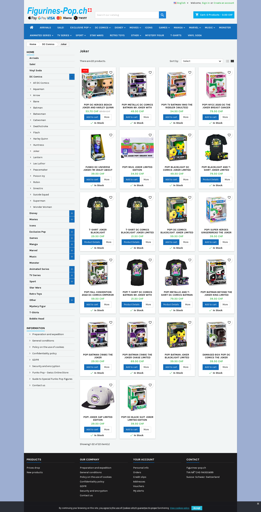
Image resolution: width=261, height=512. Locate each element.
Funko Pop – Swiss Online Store (50, 372)
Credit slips (139, 476)
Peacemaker (40, 169)
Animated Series (40, 35)
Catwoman (39, 120)
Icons (149, 27)
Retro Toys (117, 35)
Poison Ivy (39, 175)
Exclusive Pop (79, 27)
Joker (36, 151)
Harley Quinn (40, 138)
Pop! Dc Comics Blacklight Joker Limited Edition (177, 232)
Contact (192, 459)
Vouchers (138, 486)
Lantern (37, 157)
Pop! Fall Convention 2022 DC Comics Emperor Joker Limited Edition (98, 295)
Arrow (36, 95)
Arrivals (45, 27)
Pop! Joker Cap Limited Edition (97, 418)
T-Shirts (175, 35)
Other (135, 35)
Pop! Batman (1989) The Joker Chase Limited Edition (137, 357)
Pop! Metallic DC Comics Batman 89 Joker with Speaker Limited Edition (137, 107)
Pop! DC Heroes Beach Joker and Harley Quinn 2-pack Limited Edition (98, 107)
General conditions (43, 340)
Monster (225, 27)
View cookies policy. (180, 508)
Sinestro (38, 188)
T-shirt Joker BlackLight (98, 231)
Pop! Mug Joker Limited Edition (137, 168)
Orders (137, 472)
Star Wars (97, 35)
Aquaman (38, 89)
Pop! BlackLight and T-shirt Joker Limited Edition (216, 170)
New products (35, 472)
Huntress (38, 144)
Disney (119, 27)
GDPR (35, 359)
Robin (36, 182)
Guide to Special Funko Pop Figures (52, 378)
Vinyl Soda (195, 35)
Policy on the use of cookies (48, 347)
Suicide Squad (41, 194)
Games (163, 27)
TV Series (63, 35)
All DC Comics (41, 82)
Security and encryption (46, 366)
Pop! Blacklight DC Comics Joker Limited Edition (177, 170)
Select (202, 61)
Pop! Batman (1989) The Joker (98, 356)
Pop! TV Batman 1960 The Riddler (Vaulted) (176, 106)
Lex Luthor (39, 163)
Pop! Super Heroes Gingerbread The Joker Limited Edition (216, 232)
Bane (36, 101)
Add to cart (92, 117)
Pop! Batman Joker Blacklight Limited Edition (177, 357)
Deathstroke (40, 126)
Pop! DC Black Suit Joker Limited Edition (137, 418)
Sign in (206, 3)
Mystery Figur (154, 35)
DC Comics (101, 27)
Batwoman (39, 113)
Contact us (38, 385)
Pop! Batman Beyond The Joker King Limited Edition (216, 295)
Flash (36, 132)
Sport (79, 35)
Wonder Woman (42, 206)
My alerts (138, 490)
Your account (143, 459)
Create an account (224, 3)
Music (209, 27)
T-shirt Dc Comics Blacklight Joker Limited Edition (137, 232)
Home (30, 52)
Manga (178, 27)
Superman (39, 200)
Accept (196, 508)
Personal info (141, 467)
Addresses (139, 481)
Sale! (60, 27)
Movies (134, 27)
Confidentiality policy (44, 353)
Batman (38, 107)
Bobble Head (36, 318)
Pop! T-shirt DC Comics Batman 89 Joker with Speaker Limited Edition (137, 295)
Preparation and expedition (48, 334)
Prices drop (33, 467)
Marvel (194, 27)
